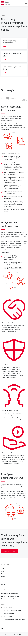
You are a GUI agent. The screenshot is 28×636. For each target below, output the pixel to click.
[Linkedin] (2, 628)
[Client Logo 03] (7, 98)
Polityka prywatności (20, 634)
